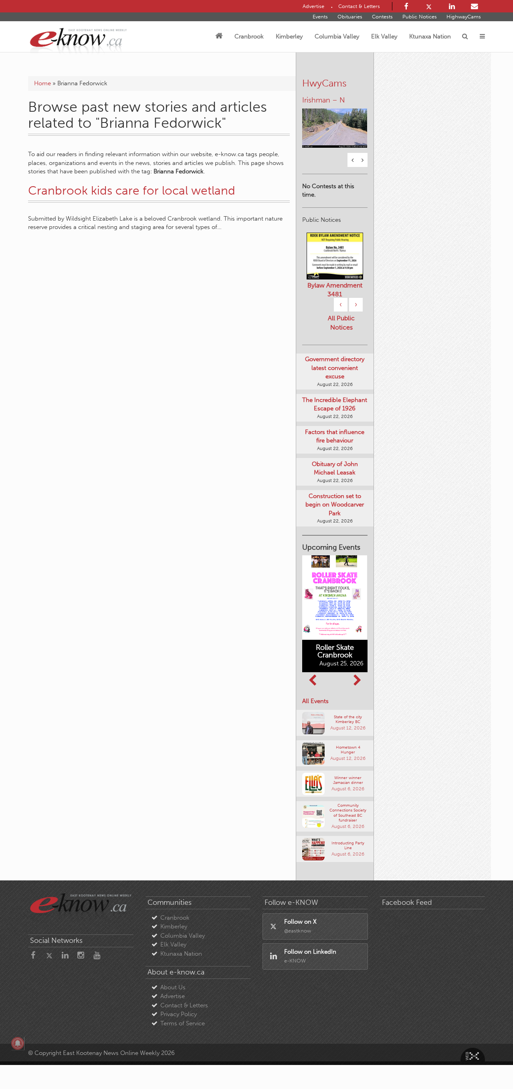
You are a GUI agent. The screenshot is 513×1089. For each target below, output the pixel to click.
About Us (173, 987)
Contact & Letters (184, 1005)
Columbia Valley (337, 36)
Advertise (172, 996)
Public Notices (419, 17)
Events (320, 17)
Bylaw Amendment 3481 (334, 289)
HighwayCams (463, 17)
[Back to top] (488, 1064)
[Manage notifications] (17, 1043)
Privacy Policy (178, 1014)
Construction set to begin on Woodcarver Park (334, 504)
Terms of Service (182, 1023)
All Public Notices (341, 322)
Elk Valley (384, 36)
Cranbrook (249, 36)
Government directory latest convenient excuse (334, 368)
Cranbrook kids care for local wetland (131, 190)
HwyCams (324, 83)
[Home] (218, 36)
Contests (382, 17)
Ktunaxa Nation (430, 36)
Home (42, 83)
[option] (335, 123)
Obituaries (349, 17)
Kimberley (289, 36)
